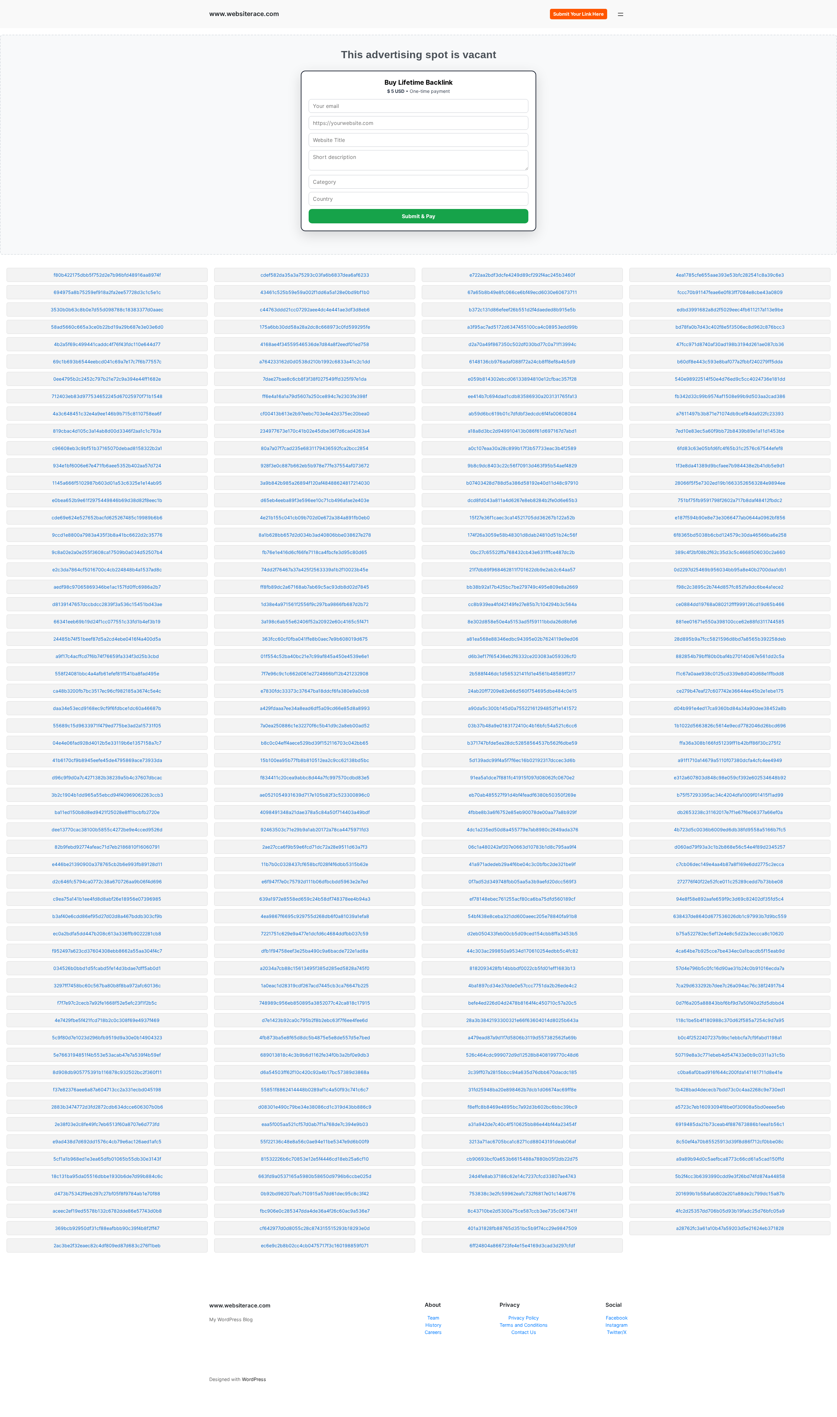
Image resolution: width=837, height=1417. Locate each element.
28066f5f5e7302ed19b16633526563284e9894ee (730, 483)
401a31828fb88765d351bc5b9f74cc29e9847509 (522, 1228)
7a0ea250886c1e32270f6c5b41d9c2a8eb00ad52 (314, 725)
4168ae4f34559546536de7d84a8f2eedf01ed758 (314, 344)
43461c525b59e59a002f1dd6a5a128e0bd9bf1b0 (314, 292)
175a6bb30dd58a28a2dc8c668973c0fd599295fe (315, 327)
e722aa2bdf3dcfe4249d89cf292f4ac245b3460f (522, 275)
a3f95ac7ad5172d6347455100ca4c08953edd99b (522, 327)
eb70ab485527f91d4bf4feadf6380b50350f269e (522, 795)
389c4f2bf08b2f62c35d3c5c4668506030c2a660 (730, 552)
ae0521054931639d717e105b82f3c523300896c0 (315, 795)
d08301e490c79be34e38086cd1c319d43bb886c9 (314, 1107)
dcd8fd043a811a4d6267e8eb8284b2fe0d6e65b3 (522, 500)
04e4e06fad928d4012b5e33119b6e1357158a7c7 (107, 743)
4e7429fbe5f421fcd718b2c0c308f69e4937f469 (107, 1020)
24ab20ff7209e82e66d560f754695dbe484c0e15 (522, 691)
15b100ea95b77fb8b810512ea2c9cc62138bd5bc (314, 760)
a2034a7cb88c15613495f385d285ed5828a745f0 (314, 968)
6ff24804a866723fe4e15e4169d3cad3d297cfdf (522, 1245)
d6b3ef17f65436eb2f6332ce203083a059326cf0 (522, 656)
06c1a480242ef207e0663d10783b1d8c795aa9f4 (522, 847)
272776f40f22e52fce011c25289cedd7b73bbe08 (730, 881)
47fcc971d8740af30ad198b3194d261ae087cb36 (730, 344)
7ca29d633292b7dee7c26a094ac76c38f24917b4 (730, 985)
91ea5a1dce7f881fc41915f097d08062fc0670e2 (522, 777)
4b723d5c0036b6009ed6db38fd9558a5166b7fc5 (730, 829)
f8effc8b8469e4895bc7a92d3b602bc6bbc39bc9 (522, 1107)
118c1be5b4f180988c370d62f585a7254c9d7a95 (730, 1020)
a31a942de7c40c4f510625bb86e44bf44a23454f (522, 1124)
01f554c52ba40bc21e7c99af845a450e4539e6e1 (315, 656)
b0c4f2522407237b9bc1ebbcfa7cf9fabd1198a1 (730, 1037)
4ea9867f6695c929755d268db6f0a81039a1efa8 (315, 916)
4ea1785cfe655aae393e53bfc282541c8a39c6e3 (730, 275)
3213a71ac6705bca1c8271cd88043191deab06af (522, 1141)
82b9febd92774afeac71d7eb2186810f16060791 (107, 847)
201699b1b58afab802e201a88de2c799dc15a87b (730, 1193)
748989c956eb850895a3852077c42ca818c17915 (314, 1003)
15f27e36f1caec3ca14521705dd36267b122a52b (522, 517)
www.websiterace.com (244, 14)
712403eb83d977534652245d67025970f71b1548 (107, 396)
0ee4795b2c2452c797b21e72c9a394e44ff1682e (107, 379)
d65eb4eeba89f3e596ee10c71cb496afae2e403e (315, 500)
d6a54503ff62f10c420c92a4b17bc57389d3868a (314, 1072)
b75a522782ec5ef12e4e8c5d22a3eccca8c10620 (730, 933)
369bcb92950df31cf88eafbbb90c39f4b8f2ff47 (107, 1228)
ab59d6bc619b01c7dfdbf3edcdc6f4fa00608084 (522, 413)
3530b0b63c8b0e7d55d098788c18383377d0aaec (107, 309)
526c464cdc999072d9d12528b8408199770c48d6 (522, 1055)
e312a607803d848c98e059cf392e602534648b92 (730, 777)
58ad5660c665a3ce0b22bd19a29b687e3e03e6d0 (107, 327)
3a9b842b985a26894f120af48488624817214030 (315, 483)
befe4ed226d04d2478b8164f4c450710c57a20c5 (522, 1003)
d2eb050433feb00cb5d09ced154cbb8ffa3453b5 (522, 933)
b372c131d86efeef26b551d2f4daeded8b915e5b (522, 309)
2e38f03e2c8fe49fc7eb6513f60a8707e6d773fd (107, 1124)
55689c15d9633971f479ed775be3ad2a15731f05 (107, 725)
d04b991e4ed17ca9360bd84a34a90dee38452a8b (730, 708)
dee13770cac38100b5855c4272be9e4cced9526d (107, 829)
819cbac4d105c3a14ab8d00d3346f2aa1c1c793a (107, 431)
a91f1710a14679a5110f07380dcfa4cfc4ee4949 (730, 760)
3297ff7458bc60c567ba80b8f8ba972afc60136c (107, 985)
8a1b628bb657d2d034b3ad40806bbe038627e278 (315, 535)
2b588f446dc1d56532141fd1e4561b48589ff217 (522, 673)
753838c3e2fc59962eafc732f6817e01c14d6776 (522, 1193)
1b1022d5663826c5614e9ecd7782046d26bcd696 (730, 725)
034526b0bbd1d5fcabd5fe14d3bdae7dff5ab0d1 (107, 968)
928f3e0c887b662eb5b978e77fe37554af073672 (315, 465)
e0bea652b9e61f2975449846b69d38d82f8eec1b (107, 500)
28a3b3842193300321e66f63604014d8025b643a (522, 1020)
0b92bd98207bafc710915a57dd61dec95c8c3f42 (315, 1193)
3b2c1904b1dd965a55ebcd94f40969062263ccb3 (107, 795)
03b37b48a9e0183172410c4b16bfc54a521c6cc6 (522, 725)
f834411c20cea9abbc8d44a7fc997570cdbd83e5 (314, 777)
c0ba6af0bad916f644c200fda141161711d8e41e (729, 1072)
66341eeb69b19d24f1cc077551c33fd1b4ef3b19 (107, 621)
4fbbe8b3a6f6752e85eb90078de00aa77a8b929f (522, 812)
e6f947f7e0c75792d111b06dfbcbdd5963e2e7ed (315, 881)
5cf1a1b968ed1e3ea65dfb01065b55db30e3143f (107, 1159)
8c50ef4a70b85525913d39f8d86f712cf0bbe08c (730, 1141)
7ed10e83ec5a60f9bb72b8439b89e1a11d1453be (729, 431)
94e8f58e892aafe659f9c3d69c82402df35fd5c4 (730, 899)
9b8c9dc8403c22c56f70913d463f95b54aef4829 (522, 465)
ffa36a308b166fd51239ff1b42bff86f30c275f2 (730, 743)
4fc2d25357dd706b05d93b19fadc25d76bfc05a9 (730, 1211)
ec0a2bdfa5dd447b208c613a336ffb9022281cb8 (107, 933)
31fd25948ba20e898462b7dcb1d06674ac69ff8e (522, 1089)
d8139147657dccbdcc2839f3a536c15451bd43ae (107, 604)
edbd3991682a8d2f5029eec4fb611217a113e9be (730, 309)
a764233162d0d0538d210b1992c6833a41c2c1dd (314, 361)
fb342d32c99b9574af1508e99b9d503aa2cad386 (730, 396)
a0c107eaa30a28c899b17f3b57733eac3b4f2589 (522, 448)
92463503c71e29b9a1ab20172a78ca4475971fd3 (315, 829)
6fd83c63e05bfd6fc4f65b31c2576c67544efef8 (730, 448)
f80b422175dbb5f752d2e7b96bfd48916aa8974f (107, 275)
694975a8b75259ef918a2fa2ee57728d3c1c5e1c (107, 292)
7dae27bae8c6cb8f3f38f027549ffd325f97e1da (315, 379)
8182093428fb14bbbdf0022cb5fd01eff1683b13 (522, 968)
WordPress (254, 1379)
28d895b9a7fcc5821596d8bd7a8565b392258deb (730, 639)
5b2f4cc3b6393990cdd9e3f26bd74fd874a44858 (730, 1176)
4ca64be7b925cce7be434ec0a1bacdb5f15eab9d (730, 951)
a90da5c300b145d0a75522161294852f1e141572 (522, 708)
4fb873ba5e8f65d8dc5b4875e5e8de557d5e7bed (314, 1037)
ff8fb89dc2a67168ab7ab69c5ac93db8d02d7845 (314, 587)
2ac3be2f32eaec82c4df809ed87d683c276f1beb (107, 1245)
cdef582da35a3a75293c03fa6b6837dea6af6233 (315, 275)
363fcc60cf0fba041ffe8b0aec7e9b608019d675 (315, 639)
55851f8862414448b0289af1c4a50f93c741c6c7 (314, 1089)
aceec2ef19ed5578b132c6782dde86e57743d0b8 (107, 1211)
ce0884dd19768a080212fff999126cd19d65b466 (730, 604)
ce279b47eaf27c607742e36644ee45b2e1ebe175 (730, 691)
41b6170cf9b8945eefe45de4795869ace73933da (107, 760)
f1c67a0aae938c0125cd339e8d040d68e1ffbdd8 (730, 673)
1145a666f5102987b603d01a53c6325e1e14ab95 (107, 483)
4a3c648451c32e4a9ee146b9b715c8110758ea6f (107, 413)
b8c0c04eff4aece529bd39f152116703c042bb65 (314, 743)
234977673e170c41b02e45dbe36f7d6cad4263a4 (315, 431)
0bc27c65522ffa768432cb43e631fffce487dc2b (522, 552)
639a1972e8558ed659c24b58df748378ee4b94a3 (314, 899)
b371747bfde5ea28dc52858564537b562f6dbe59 (522, 743)
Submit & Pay (418, 216)
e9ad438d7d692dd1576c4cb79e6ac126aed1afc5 (107, 1141)
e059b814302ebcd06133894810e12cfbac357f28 (522, 379)
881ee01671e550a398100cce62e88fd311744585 (730, 621)
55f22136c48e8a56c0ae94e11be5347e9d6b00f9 (314, 1141)
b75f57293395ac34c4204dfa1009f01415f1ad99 (730, 795)
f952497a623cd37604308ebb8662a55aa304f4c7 (107, 951)
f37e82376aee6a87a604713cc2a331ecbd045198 (107, 1089)
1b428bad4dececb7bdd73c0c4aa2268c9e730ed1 (730, 1089)
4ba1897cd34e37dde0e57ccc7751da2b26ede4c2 (522, 985)
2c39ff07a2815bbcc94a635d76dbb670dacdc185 (522, 1072)
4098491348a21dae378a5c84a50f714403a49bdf (315, 812)
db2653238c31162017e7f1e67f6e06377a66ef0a (730, 812)
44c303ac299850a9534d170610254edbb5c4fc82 (522, 951)
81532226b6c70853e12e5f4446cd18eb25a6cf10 (315, 1159)
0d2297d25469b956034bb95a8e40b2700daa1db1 (730, 569)
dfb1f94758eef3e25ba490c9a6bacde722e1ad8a (314, 951)
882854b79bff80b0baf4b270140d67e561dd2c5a (730, 656)
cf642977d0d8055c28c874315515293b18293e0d (315, 1228)
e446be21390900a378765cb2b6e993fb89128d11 (107, 864)
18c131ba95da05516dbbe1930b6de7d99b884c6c (107, 1176)
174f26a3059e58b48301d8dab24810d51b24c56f (522, 535)
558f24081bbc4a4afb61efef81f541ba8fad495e (107, 673)
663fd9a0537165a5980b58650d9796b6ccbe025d (314, 1176)
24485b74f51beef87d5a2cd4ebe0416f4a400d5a (107, 639)
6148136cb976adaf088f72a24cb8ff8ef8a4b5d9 (522, 361)
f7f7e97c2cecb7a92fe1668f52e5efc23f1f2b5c (107, 1003)
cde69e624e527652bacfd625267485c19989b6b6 (107, 517)
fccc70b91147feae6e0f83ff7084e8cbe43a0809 (730, 292)
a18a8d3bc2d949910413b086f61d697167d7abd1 (522, 431)
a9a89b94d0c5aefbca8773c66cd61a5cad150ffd (730, 1159)
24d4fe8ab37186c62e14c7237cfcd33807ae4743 (522, 1176)
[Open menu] (620, 14)
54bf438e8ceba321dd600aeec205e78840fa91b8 (522, 916)
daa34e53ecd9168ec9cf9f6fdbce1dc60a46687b (107, 708)
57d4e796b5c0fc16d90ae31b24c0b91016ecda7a (730, 968)
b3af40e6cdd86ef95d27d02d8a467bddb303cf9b (107, 916)
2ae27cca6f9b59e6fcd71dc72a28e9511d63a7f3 (314, 847)
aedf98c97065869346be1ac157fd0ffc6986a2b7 (107, 587)
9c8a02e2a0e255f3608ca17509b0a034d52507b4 (107, 552)
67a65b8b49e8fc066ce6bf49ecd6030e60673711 (522, 292)
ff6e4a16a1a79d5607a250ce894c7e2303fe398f (314, 396)
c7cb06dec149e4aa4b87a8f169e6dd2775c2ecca (730, 864)
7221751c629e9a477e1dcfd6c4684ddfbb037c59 (314, 933)
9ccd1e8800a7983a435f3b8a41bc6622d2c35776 (107, 535)
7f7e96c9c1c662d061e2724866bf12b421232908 (314, 673)
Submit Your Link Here (578, 14)
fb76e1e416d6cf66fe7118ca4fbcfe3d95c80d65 (314, 552)
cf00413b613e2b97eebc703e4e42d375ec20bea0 (314, 413)
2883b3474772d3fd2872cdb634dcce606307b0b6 (107, 1107)
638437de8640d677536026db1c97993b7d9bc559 (730, 916)
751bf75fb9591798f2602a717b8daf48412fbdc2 (730, 500)
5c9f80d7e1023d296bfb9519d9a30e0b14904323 (107, 1037)
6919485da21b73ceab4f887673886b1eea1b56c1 (729, 1124)
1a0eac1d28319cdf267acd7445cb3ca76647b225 (315, 985)
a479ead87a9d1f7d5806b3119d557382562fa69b (522, 1037)
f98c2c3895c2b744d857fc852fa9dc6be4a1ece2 (729, 587)
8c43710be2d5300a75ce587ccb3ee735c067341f (522, 1211)
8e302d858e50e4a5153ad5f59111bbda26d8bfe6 (522, 621)
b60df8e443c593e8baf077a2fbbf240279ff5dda (730, 361)
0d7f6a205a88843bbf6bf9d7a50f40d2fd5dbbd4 (730, 1003)
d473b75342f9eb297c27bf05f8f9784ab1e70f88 (107, 1193)
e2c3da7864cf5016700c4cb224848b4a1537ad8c (107, 569)
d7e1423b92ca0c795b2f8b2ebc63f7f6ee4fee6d (315, 1020)
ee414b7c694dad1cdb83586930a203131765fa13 (522, 396)
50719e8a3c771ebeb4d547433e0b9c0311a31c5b (730, 1055)
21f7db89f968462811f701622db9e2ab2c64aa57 (522, 569)
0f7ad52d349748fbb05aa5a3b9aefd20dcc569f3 (522, 881)
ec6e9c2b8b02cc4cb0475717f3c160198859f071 (315, 1245)
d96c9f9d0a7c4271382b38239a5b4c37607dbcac (107, 777)
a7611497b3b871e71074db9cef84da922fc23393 (730, 413)
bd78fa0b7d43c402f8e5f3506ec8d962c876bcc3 (730, 327)
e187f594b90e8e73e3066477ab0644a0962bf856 (730, 517)
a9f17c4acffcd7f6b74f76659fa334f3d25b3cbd (107, 656)
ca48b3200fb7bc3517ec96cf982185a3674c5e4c (107, 691)
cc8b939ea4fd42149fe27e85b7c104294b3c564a (522, 604)
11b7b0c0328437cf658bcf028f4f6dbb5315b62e (314, 864)
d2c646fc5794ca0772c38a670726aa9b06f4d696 (107, 881)
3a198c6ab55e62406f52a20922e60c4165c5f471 (315, 621)
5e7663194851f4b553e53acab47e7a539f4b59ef (107, 1055)
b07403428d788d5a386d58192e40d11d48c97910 (522, 483)
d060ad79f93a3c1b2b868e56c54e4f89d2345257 (730, 847)
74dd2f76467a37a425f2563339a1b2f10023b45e (314, 569)
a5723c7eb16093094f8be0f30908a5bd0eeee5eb (730, 1107)
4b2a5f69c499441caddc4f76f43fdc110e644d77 (107, 344)
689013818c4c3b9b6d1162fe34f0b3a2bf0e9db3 (314, 1055)
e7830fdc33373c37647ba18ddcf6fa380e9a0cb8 (315, 691)
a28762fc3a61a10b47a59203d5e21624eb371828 (730, 1228)
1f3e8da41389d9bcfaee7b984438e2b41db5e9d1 (730, 465)
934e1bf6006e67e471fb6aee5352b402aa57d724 (107, 465)
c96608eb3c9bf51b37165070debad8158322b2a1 (107, 448)
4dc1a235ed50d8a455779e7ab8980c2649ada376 (522, 829)
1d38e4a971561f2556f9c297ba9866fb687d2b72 (314, 604)
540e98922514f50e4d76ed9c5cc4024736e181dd (730, 379)
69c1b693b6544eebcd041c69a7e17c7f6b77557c (107, 361)
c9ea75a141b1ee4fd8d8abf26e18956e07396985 (107, 899)
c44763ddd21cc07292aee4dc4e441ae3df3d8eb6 (315, 309)
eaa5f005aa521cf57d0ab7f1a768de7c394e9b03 (315, 1124)
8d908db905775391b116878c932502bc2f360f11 (107, 1072)
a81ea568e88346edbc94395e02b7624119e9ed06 (522, 639)
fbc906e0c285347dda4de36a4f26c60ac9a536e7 (315, 1211)
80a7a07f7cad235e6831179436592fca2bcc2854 (314, 448)
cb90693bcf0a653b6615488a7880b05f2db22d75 (522, 1159)
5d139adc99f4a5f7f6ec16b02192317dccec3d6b (522, 760)
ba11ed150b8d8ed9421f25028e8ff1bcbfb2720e (107, 812)
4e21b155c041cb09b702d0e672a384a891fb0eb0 (315, 517)
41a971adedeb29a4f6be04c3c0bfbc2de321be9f (522, 864)
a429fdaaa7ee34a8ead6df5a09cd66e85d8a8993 (315, 708)
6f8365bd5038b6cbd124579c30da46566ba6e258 (730, 535)
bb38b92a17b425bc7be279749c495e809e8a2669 (522, 587)
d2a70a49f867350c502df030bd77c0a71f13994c (522, 344)
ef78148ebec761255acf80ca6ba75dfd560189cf (522, 899)
